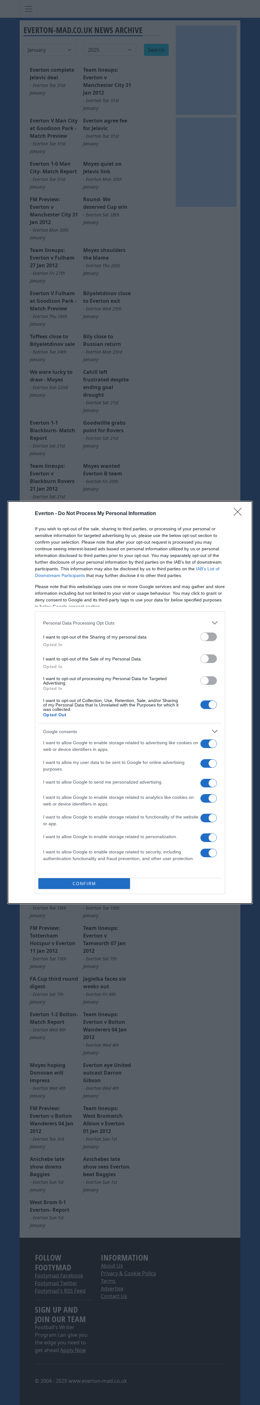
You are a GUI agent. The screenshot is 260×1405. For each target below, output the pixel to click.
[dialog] (130, 702)
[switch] (208, 637)
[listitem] (130, 623)
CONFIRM (84, 883)
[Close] (240, 514)
